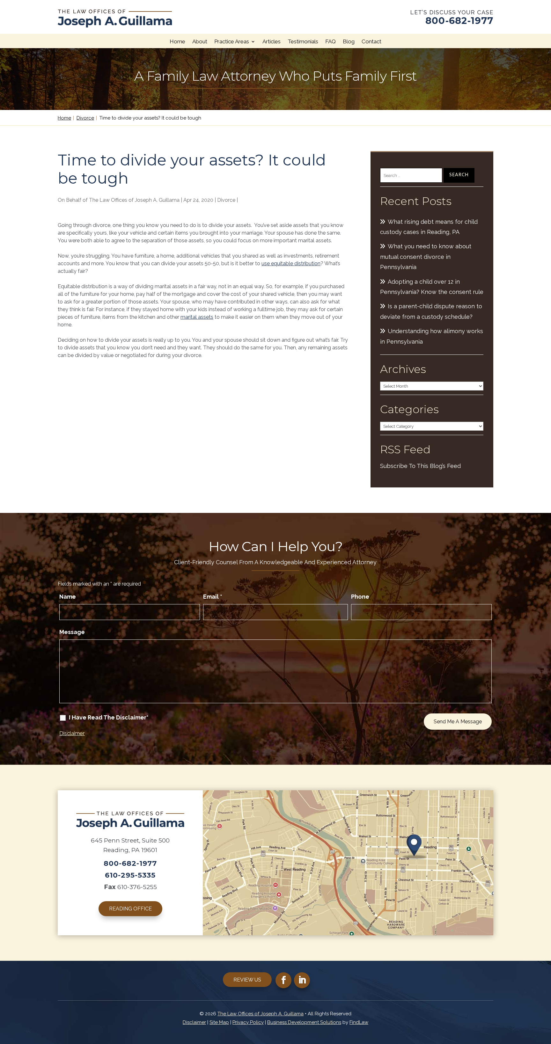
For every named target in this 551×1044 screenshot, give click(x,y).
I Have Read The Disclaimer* (109, 717)
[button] (544, 997)
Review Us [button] (247, 980)
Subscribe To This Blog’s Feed (420, 466)
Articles (271, 41)
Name (67, 596)
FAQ (330, 41)
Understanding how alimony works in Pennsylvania (431, 336)
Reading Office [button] (130, 909)
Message (72, 632)
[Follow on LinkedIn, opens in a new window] (302, 980)
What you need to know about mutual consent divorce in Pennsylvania (425, 256)
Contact (371, 41)
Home (177, 41)
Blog (349, 41)
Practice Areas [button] (231, 41)
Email (212, 596)
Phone (360, 596)
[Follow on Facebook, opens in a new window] (283, 980)
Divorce (226, 200)
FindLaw (358, 1022)
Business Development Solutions (304, 1022)
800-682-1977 (459, 20)
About (199, 41)
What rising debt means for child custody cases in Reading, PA (429, 226)
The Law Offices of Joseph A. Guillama (134, 200)
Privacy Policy (248, 1022)
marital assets (196, 317)
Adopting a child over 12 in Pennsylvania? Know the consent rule (431, 286)
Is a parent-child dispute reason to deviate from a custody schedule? (431, 311)
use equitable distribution (290, 263)
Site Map (219, 1022)
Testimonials (303, 41)
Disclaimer (72, 733)
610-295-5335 (130, 875)
